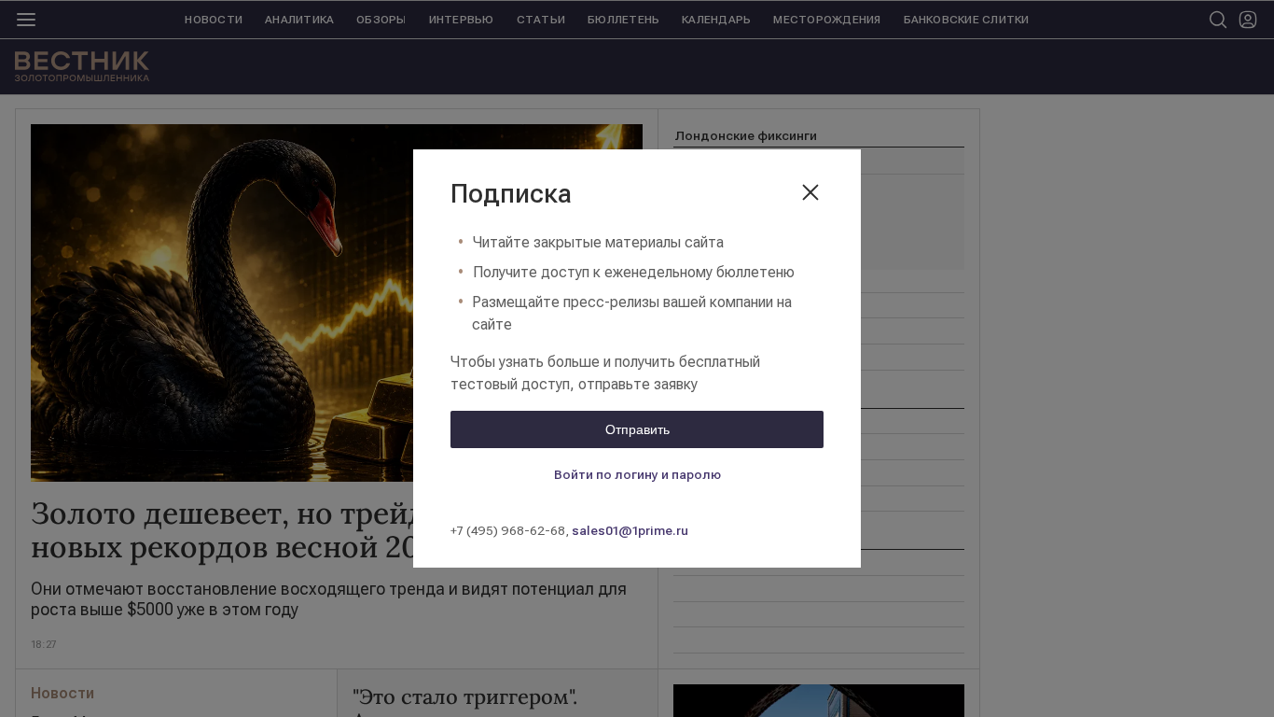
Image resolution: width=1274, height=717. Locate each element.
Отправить (637, 429)
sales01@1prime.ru (630, 530)
